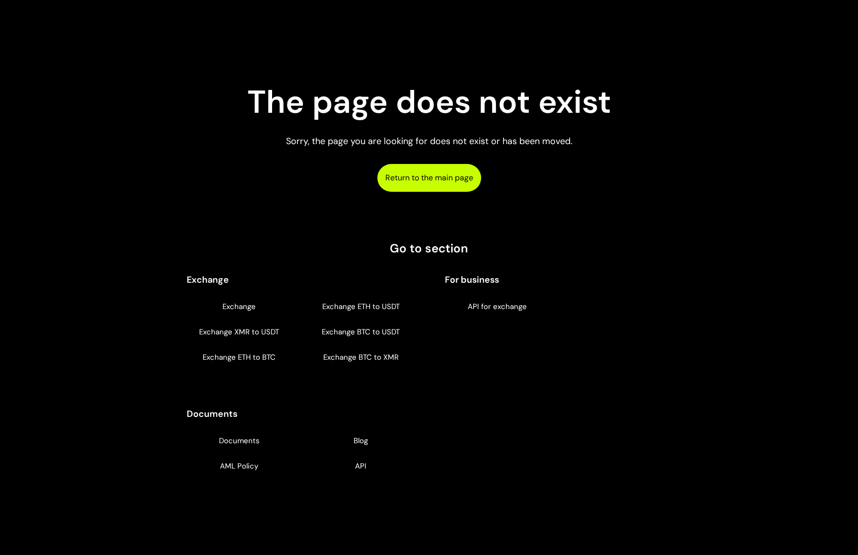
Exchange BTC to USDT (361, 332)
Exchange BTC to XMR (361, 357)
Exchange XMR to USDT (239, 332)
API (360, 466)
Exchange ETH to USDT (361, 307)
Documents (239, 441)
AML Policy (239, 466)
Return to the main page (429, 177)
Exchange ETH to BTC (239, 357)
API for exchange (497, 307)
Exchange (239, 307)
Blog (361, 441)
